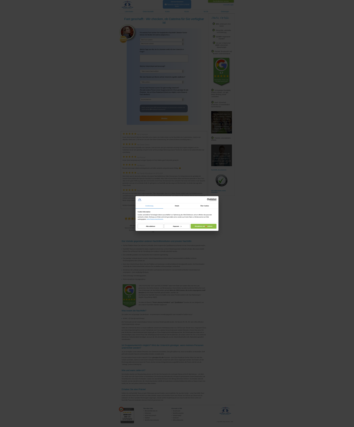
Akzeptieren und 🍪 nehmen (203, 226)
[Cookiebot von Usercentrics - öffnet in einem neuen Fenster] (208, 199)
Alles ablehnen (150, 226)
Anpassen (176, 226)
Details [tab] (177, 206)
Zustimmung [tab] (149, 206)
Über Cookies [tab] (204, 206)
